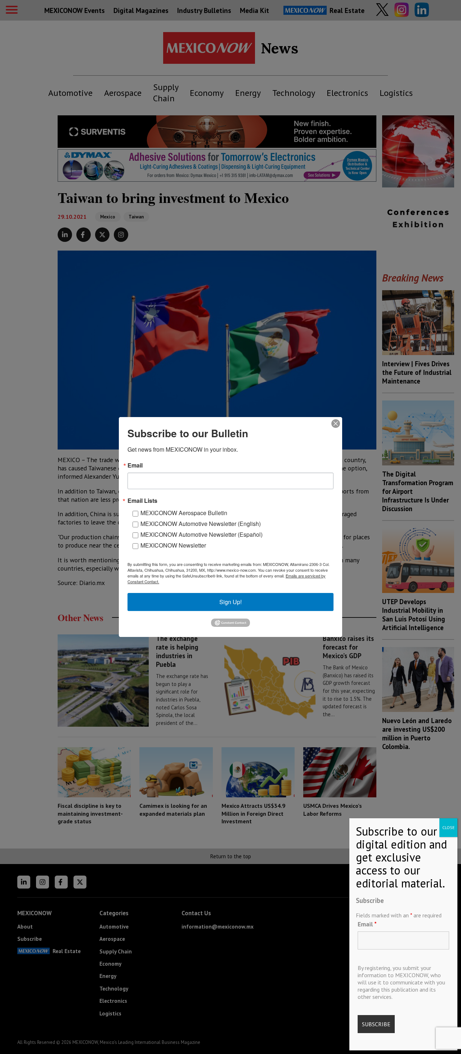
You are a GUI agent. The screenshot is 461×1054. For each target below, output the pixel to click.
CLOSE (448, 827)
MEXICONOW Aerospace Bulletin (183, 513)
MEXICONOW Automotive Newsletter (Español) (201, 534)
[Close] (335, 423)
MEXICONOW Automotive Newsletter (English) (200, 523)
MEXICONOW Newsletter (173, 545)
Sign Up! (230, 602)
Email (367, 924)
